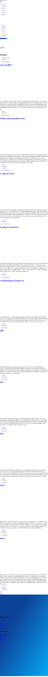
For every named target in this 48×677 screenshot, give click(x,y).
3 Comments (4, 589)
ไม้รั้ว (1, 382)
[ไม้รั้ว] (24, 416)
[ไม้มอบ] (24, 519)
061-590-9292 (4, 635)
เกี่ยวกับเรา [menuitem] (4, 6)
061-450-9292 (4, 634)
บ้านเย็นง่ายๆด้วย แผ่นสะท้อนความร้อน (12, 118)
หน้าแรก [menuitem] (4, 4)
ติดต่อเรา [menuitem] (4, 14)
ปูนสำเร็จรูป (2, 625)
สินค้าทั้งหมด (3, 628)
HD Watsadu (3, 637)
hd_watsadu (3, 641)
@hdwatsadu (3, 639)
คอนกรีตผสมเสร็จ (4, 626)
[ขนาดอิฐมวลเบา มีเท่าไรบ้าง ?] (24, 261)
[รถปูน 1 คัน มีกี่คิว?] (24, 99)
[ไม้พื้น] (24, 364)
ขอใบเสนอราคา (3, 38)
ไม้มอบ (2, 485)
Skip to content (3, 0)
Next (1, 594)
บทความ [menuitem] (4, 12)
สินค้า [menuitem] (3, 8)
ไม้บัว (2, 434)
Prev (1, 591)
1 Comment (4, 168)
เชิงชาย (2, 538)
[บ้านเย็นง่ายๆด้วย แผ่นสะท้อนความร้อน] (24, 152)
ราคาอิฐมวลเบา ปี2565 (7, 174)
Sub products (4, 327)
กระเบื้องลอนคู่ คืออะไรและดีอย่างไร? (12, 281)
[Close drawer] (1, 1)
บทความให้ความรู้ (6, 61)
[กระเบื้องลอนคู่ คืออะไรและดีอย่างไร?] (24, 314)
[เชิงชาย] (24, 572)
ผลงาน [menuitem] (3, 10)
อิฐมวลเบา (2, 623)
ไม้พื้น (2, 331)
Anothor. (20, 675)
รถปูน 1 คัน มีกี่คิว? (6, 65)
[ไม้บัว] (24, 467)
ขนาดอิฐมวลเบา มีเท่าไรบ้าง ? (9, 227)
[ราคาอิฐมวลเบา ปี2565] (24, 207)
